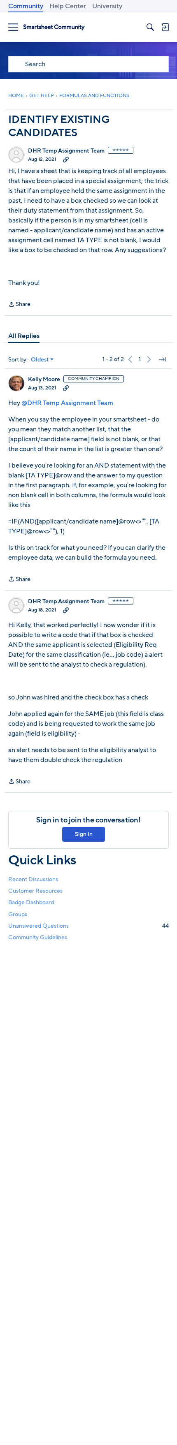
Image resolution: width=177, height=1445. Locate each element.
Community (25, 6)
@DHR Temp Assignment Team (67, 403)
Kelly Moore (44, 379)
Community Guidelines (37, 937)
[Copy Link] (66, 159)
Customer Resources (35, 891)
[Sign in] (165, 27)
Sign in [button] (84, 834)
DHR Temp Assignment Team (66, 151)
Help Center (67, 6)
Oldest (40, 360)
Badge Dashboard (31, 902)
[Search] (150, 27)
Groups (17, 914)
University (107, 6)
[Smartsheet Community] (54, 27)
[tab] (23, 336)
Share (19, 304)
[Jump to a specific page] (162, 359)
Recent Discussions (33, 879)
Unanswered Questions (88, 926)
